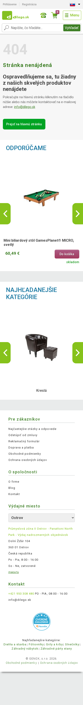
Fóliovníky (36, 644)
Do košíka (67, 254)
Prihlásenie (10, 4)
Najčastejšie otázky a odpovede (32, 429)
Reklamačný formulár (24, 441)
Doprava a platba (21, 447)
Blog (11, 488)
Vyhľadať (72, 28)
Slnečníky (72, 644)
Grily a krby (54, 644)
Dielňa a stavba (15, 644)
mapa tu (13, 572)
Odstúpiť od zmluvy (23, 435)
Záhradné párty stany (56, 648)
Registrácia (29, 4)
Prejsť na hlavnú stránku (24, 124)
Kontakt (14, 494)
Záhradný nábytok (25, 648)
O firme (13, 481)
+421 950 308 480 (21, 593)
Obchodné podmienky (24, 453)
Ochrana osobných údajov (27, 460)
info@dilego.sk (24, 107)
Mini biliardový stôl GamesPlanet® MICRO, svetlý (39, 242)
